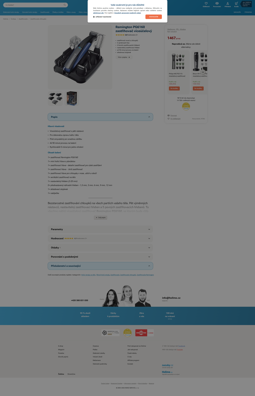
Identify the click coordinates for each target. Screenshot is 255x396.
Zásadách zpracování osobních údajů (127, 13)
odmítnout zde (98, 13)
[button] (102, 17)
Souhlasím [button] (153, 17)
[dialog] (127, 11)
